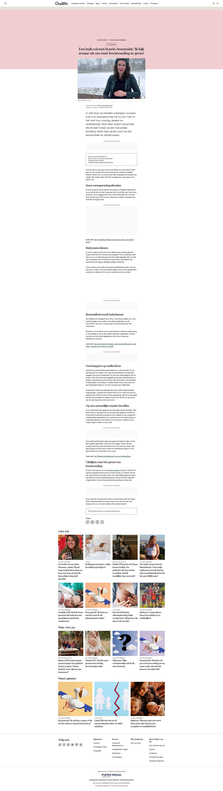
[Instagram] (68, 744)
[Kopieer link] (87, 522)
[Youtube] (72, 744)
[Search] (217, 3)
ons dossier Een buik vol (112, 511)
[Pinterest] (76, 744)
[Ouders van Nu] (61, 3)
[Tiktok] (80, 744)
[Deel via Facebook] (97, 522)
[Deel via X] (102, 522)
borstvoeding (114, 470)
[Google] (60, 744)
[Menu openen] (5, 3)
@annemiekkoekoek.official (104, 162)
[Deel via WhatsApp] (92, 522)
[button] (113, 780)
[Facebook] (64, 744)
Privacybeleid (102, 780)
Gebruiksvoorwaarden (127, 780)
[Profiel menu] (214, 3)
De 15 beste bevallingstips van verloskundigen (112, 456)
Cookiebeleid (93, 780)
